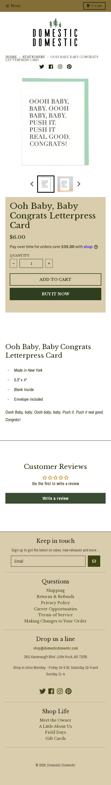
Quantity (19, 255)
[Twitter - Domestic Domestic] (41, 66)
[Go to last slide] (32, 184)
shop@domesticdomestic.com (55, 648)
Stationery (33, 57)
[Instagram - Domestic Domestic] (60, 66)
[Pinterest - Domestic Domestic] (69, 66)
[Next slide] (78, 184)
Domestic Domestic (61, 765)
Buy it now (56, 294)
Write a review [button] (55, 498)
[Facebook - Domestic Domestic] (50, 66)
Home (11, 57)
